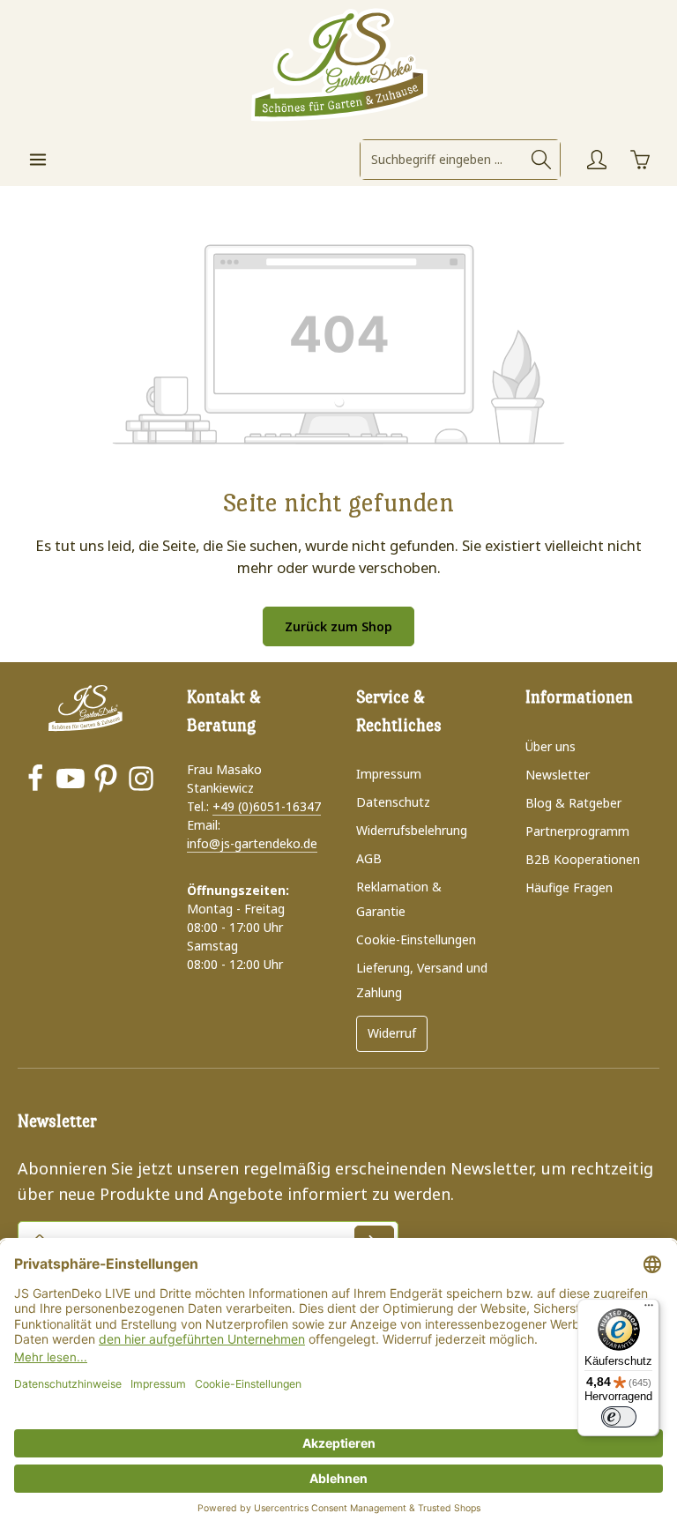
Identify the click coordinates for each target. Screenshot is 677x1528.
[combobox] (442, 159)
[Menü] (37, 159)
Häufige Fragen (569, 887)
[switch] (618, 1416)
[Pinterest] (106, 780)
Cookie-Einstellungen (416, 939)
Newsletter (557, 774)
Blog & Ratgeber (573, 802)
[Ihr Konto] (596, 159)
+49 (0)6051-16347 (266, 806)
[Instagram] (141, 780)
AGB (369, 858)
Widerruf (392, 1033)
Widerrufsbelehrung (411, 830)
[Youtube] (70, 780)
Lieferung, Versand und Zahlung (421, 980)
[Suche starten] (541, 159)
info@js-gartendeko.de (252, 843)
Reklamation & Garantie (399, 899)
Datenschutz (393, 802)
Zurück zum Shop (338, 626)
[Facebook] (35, 780)
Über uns (550, 746)
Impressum (388, 773)
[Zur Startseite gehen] (338, 66)
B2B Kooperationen (582, 859)
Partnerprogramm (577, 831)
